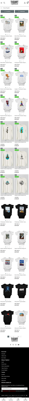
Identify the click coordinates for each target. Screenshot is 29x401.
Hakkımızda (3, 355)
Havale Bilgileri (4, 370)
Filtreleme (22, 11)
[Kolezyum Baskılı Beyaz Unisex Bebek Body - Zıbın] (22, 51)
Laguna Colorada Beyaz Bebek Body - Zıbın (6, 275)
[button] (6, 34)
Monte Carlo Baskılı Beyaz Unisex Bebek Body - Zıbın (6, 89)
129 (18, 336)
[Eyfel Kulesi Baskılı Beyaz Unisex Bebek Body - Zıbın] (22, 105)
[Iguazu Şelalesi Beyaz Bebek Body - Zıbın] (7, 237)
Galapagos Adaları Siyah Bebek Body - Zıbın (6, 221)
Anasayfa (3, 353)
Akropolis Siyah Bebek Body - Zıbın (6, 301)
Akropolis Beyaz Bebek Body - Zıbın (21, 328)
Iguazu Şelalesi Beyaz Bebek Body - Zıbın (6, 248)
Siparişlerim (3, 380)
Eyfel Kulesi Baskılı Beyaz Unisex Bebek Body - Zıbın (21, 115)
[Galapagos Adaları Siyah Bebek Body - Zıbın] (7, 211)
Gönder (25, 388)
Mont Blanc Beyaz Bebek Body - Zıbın (21, 275)
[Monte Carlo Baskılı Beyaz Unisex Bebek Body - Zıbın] (7, 78)
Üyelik (2, 362)
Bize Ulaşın (3, 357)
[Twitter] (13, 344)
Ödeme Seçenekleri (5, 366)
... (15, 336)
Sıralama (8, 11)
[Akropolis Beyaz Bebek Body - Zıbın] (22, 317)
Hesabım (3, 374)
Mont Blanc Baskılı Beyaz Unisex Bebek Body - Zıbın (21, 36)
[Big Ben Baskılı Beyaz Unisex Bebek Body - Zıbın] (7, 105)
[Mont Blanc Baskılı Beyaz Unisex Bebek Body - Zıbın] (22, 25)
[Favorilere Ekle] (7, 27)
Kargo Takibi (3, 378)
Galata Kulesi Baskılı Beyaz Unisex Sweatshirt (6, 142)
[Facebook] (10, 344)
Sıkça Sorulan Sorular (5, 376)
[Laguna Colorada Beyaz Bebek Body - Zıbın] (7, 264)
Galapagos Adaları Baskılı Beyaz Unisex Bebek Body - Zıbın (6, 36)
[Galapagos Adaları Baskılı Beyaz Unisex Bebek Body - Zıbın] (7, 25)
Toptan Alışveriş (4, 368)
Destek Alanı (3, 364)
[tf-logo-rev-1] (14, 340)
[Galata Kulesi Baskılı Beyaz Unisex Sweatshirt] (7, 131)
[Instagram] (15, 344)
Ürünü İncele (10, 27)
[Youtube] (18, 344)
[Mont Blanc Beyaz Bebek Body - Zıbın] (22, 264)
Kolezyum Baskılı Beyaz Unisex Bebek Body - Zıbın (21, 62)
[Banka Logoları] (14, 395)
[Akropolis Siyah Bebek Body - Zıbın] (7, 291)
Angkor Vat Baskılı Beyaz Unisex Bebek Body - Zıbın (21, 89)
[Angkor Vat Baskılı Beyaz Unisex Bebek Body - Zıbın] (22, 78)
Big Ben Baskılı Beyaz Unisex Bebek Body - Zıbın (6, 115)
